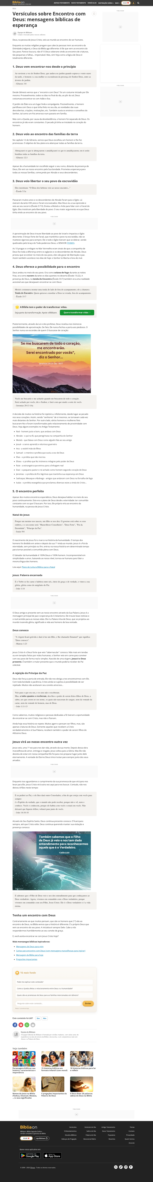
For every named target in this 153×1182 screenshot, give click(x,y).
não (44, 1018)
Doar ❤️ (26, 1138)
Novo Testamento (78, 3)
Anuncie (131, 1143)
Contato (131, 1131)
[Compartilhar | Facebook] (15, 1025)
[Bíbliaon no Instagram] (126, 1167)
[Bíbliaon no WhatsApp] (116, 1167)
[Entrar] (133, 3)
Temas (132, 1127)
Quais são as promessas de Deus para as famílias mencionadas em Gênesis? (48, 995)
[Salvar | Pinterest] (21, 1025)
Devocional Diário (89, 1139)
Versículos (92, 3)
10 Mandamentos (70, 1131)
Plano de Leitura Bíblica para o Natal (38, 567)
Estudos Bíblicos (70, 1135)
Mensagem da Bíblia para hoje (29, 955)
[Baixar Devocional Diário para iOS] (52, 1156)
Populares (111, 1135)
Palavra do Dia (91, 1135)
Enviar (88, 1003)
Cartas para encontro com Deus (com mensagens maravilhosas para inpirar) (50, 950)
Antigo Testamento (62, 3)
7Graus (32, 1168)
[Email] (32, 1025)
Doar (126, 3)
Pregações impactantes (26, 959)
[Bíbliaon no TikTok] (121, 1167)
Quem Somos (129, 1139)
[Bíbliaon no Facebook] (131, 1167)
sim (38, 1018)
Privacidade (130, 1135)
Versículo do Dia (90, 1127)
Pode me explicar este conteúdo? (30, 982)
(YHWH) (70, 243)
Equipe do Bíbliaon (28, 1032)
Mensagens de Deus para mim (30, 946)
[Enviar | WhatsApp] (27, 1025)
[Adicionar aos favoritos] (94, 13)
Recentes (112, 1139)
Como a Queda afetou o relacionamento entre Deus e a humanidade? (45, 988)
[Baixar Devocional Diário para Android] (30, 1156)
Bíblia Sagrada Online (22, 4)
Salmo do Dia (91, 1131)
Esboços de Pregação (69, 1139)
